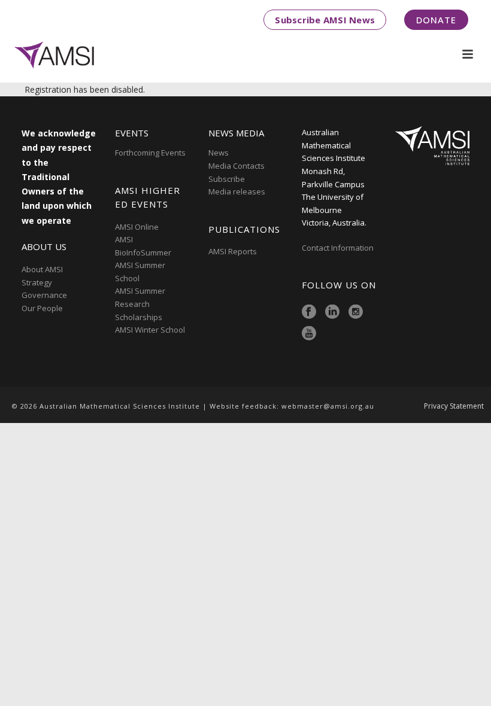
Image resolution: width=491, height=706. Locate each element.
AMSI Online (137, 226)
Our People (42, 308)
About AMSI (42, 269)
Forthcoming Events (150, 152)
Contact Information (338, 247)
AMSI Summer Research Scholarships (140, 303)
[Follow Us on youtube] (309, 334)
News (218, 152)
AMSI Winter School (150, 329)
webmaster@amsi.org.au (327, 405)
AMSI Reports (232, 251)
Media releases (236, 191)
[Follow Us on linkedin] (332, 312)
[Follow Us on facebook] (309, 312)
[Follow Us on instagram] (355, 312)
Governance (44, 295)
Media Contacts (236, 165)
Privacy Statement (454, 406)
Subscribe (226, 179)
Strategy (37, 282)
